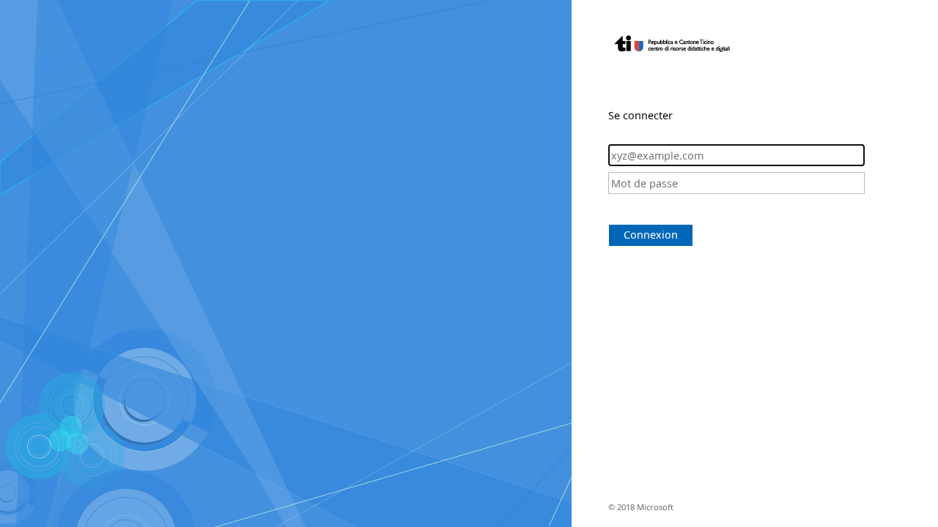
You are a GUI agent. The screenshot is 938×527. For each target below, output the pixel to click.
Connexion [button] (651, 235)
